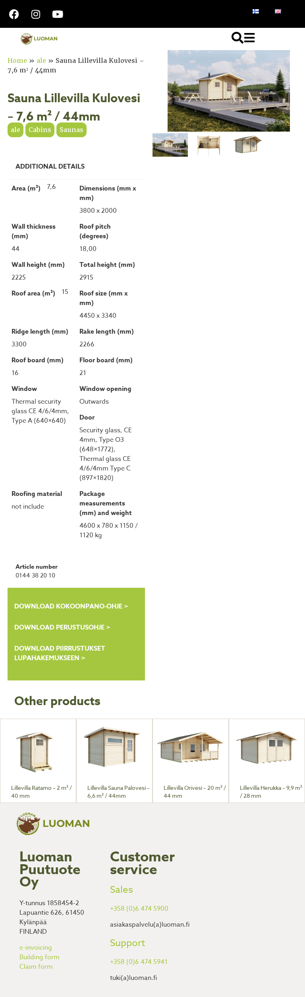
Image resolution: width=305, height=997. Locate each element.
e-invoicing (35, 947)
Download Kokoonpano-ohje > (71, 606)
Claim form (36, 967)
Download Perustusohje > (62, 627)
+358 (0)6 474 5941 (139, 962)
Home (17, 60)
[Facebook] (14, 14)
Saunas (71, 130)
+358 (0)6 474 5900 (139, 908)
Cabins (40, 130)
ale (41, 60)
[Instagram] (36, 14)
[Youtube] (58, 14)
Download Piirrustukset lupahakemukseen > (59, 653)
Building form (39, 957)
